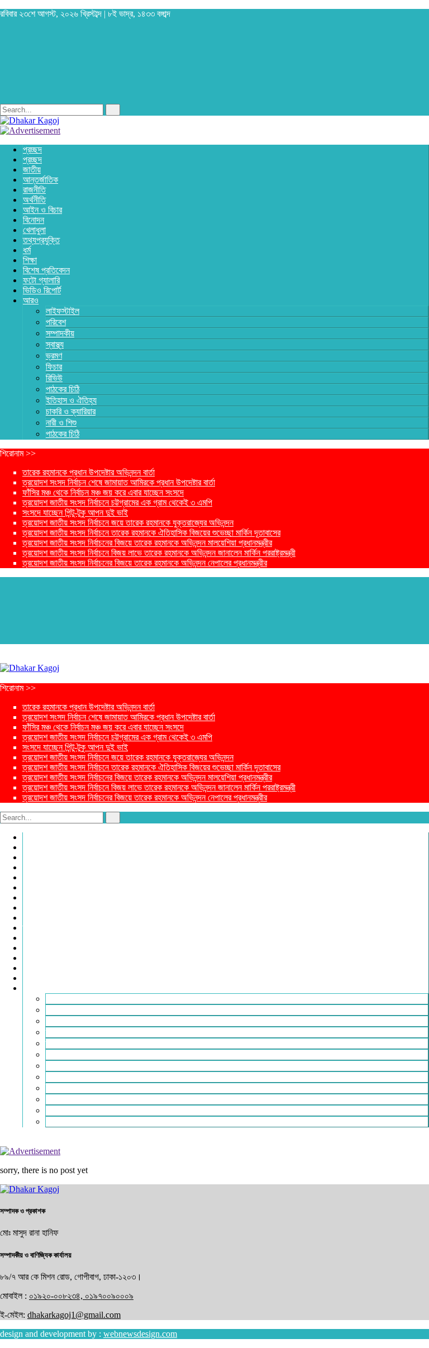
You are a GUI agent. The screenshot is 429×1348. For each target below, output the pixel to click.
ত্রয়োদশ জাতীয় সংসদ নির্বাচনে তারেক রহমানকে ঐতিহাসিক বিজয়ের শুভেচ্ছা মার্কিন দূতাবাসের (151, 532)
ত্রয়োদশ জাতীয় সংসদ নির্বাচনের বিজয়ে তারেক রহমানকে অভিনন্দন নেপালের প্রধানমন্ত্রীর (144, 563)
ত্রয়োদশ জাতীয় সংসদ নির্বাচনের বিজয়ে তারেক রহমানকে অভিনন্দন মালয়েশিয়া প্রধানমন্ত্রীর (147, 542)
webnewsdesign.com (140, 1334)
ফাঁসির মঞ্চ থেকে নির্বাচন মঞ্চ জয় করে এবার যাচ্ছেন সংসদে (103, 492)
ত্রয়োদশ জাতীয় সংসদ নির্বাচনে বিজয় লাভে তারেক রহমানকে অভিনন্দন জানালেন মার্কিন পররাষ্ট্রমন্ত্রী (158, 553)
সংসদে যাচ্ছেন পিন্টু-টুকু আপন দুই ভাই (75, 512)
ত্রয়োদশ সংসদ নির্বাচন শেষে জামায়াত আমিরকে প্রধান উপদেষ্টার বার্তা (118, 482)
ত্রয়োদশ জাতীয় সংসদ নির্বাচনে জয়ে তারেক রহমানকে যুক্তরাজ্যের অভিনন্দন (127, 522)
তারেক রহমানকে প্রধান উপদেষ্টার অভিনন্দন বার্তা (88, 472)
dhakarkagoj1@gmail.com (74, 1315)
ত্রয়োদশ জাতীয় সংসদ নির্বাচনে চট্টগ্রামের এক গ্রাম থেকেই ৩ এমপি (117, 502)
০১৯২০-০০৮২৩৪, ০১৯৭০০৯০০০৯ (81, 1296)
